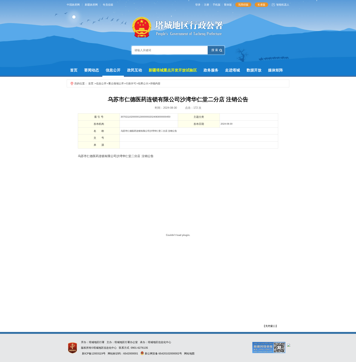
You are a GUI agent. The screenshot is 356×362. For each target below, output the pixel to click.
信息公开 (113, 70)
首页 (74, 70)
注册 (206, 4)
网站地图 (189, 353)
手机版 (216, 4)
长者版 (261, 4)
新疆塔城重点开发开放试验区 (173, 70)
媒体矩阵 (275, 70)
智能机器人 (282, 4)
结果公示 (143, 83)
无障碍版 (243, 4)
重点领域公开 (116, 83)
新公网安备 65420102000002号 (163, 353)
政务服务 (211, 70)
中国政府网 (73, 4)
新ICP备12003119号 (94, 353)
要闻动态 (91, 70)
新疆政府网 (91, 4)
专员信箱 (108, 4)
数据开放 (254, 70)
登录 (197, 4)
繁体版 (228, 4)
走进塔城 (232, 70)
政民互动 (134, 70)
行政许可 (131, 83)
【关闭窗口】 (270, 326)
